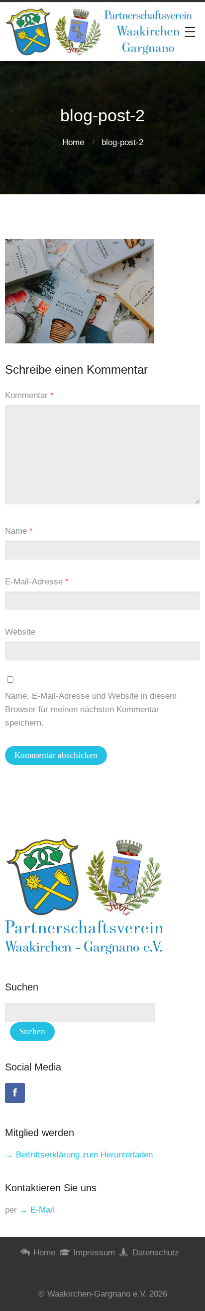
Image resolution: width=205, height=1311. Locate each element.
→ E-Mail (36, 1210)
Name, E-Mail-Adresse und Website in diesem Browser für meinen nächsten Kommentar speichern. (91, 709)
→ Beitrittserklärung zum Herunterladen (79, 1154)
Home (73, 142)
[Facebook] (15, 1093)
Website (20, 632)
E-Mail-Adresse (37, 581)
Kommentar (29, 395)
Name (19, 531)
